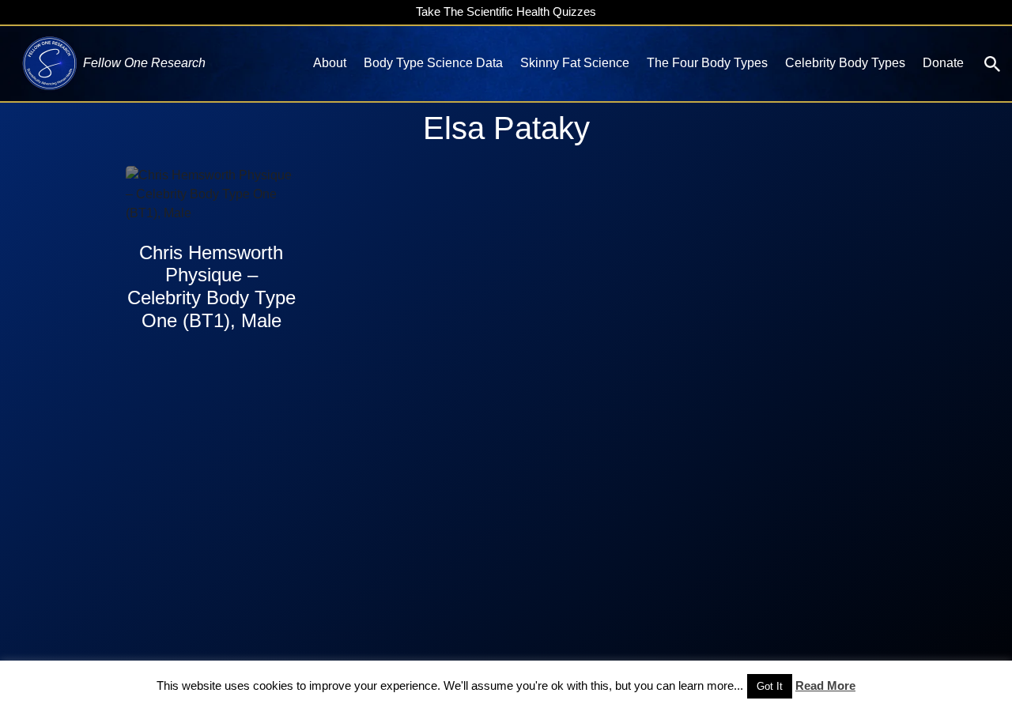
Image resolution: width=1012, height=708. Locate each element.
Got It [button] (770, 686)
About (329, 63)
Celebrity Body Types (845, 63)
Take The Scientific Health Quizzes (506, 11)
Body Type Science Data (433, 63)
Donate (943, 63)
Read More (825, 685)
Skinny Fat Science (574, 63)
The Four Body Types (707, 63)
